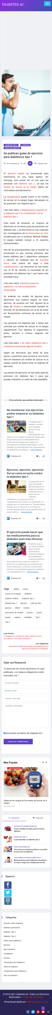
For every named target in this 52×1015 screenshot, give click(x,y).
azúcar (25, 589)
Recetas (7, 958)
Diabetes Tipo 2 (20, 837)
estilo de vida (36, 603)
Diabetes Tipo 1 (11, 145)
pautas (8, 617)
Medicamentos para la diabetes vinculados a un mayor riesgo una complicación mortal (30, 861)
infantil (17, 608)
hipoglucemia (14, 197)
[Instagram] (48, 1012)
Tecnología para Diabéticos (14, 962)
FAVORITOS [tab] (15, 818)
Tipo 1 (37, 617)
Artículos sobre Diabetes (25, 826)
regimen (17, 617)
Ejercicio (25, 145)
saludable (28, 617)
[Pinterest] (38, 1012)
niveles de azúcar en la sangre (20, 187)
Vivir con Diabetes (12, 148)
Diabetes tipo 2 (11, 603)
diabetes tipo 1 (27, 183)
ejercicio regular (17, 173)
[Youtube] (43, 1012)
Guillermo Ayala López (37, 1002)
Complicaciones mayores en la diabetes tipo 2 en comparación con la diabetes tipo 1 (25, 213)
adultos (16, 589)
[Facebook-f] (28, 1012)
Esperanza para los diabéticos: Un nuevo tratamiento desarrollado (21, 286)
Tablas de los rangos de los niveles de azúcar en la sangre (25, 801)
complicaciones (11, 266)
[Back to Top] (43, 1008)
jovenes (30, 613)
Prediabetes (8, 954)
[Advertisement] (26, 39)
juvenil (39, 613)
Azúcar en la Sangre (13, 594)
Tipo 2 (7, 622)
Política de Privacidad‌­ (33, 997)
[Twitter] (33, 1012)
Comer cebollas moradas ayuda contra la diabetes (29, 830)
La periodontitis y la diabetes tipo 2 (27, 839)
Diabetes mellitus (11, 598)
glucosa (8, 608)
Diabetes (28, 594)
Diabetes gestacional (12, 928)
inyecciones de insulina (14, 613)
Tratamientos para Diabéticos (27, 858)
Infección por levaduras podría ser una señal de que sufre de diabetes (30, 850)
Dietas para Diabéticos (12, 941)
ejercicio (24, 603)
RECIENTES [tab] (39, 818)
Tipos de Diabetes (11, 967)
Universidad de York (38, 233)
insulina (17, 306)
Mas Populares (15, 768)
